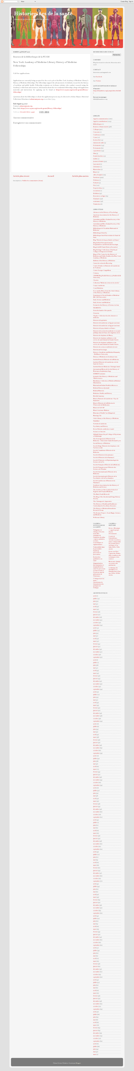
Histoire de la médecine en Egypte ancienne (106, 323)
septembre (96, 625)
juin (94, 601)
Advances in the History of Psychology (105, 212)
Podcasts (96, 183)
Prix (94, 185)
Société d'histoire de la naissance (103, 455)
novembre (96, 620)
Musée (95, 172)
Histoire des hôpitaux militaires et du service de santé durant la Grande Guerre (106, 339)
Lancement (96, 164)
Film (94, 153)
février (95, 612)
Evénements (97, 145)
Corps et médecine (99, 285)
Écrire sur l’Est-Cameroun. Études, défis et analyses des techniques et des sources (115, 555)
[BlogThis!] (42, 112)
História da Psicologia (100, 350)
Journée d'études (98, 161)
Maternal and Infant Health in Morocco (105, 385)
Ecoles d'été (96, 140)
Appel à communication (100, 119)
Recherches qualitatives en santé (97, 559)
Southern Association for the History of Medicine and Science (106, 486)
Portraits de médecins (100, 424)
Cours (95, 137)
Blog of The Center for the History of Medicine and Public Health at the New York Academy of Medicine (107, 256)
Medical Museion (98, 391)
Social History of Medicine (101, 443)
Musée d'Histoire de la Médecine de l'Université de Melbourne (104, 404)
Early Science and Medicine (101, 300)
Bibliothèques (97, 124)
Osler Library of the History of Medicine (106, 418)
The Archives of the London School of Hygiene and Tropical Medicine (105, 490)
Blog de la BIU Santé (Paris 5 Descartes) (105, 247)
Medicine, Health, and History (102, 393)
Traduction (96, 204)
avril (94, 606)
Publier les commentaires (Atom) (32, 181)
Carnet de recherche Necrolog (102, 263)
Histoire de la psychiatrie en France (104, 328)
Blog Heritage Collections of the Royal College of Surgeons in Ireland (105, 250)
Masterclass (97, 169)
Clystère (96, 280)
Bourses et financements (100, 127)
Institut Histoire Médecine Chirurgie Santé (106, 367)
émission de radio (98, 143)
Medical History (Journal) (101, 388)
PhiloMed (96, 421)
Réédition (96, 193)
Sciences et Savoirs (99, 432)
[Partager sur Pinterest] (48, 112)
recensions (96, 191)
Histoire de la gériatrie (100, 320)
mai (94, 604)
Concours (96, 132)
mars (94, 609)
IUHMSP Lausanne (99, 374)
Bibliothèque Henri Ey (100, 233)
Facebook (99, 77)
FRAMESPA (97, 308)
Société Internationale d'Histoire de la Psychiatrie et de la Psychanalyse (105, 477)
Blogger (78, 1063)
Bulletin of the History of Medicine (104, 260)
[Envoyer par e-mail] (40, 112)
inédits (95, 159)
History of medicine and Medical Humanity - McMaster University (106, 353)
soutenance (96, 201)
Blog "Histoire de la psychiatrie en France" (106, 240)
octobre (95, 622)
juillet (95, 598)
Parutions (96, 177)
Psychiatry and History (100, 426)
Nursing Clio (97, 415)
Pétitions (96, 180)
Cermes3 (96, 273)
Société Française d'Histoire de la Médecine (106, 465)
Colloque (96, 129)
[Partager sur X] (44, 112)
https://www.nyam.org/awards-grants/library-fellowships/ (41, 108)
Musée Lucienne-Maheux (101, 410)
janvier (95, 614)
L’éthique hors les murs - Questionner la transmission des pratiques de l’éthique (98, 583)
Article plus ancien (80, 176)
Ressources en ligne (99, 196)
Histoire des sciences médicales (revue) (105, 347)
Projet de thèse (97, 188)
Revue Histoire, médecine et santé (103, 429)
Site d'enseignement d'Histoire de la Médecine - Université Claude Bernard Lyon (107, 439)
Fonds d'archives (98, 156)
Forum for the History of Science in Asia (106, 305)
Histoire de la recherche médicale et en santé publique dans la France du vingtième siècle (106, 332)
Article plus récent (21, 176)
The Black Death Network (101, 494)
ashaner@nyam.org (36, 99)
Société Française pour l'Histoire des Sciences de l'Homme (104, 468)
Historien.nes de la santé (43, 13)
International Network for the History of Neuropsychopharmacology (106, 370)
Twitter (98, 81)
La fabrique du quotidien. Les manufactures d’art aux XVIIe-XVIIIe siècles (114, 571)
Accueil (51, 176)
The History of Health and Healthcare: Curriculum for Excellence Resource (105, 505)
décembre (96, 617)
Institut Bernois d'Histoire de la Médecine (106, 359)
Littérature (96, 167)
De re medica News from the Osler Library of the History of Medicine (106, 291)
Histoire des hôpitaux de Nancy (103, 335)
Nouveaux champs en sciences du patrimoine (114, 563)
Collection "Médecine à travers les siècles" (106, 283)
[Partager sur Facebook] (46, 112)
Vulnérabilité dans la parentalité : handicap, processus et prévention (99, 550)
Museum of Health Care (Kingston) (104, 413)
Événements (97, 148)
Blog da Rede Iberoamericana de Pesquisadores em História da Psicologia (105, 243)
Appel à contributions (100, 121)
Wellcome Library (99, 517)
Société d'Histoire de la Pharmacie (103, 457)
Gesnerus (96, 313)
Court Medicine (98, 288)
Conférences (97, 135)
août (94, 596)
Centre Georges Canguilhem (102, 270)
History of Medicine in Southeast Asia (105, 357)
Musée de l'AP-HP (98, 408)
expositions (97, 151)
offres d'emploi (97, 175)
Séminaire (96, 199)
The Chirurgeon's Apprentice (102, 501)
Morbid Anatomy (98, 396)
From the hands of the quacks (102, 310)
